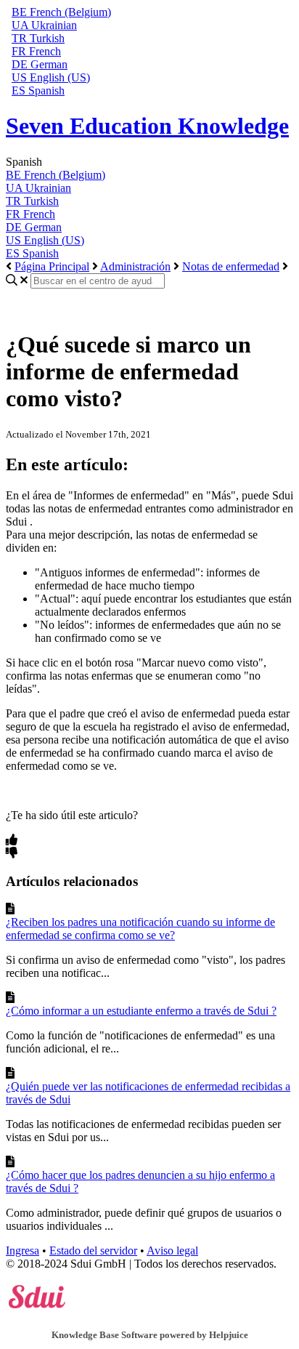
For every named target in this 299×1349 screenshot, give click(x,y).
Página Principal (52, 266)
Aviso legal (172, 1250)
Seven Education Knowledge (147, 126)
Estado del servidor (93, 1250)
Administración (135, 266)
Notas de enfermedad (230, 266)
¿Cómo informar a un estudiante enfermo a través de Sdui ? (141, 1010)
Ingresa (22, 1250)
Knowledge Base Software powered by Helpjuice (150, 1334)
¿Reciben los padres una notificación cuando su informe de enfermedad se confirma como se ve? (140, 928)
